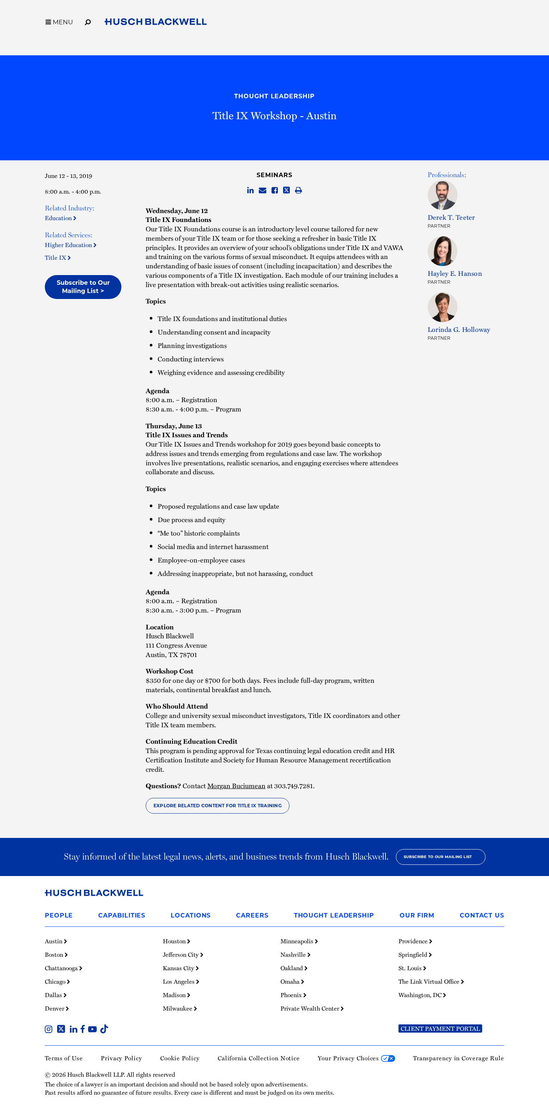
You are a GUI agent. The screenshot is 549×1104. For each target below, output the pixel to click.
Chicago (56, 981)
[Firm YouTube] (94, 1030)
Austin (54, 941)
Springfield (413, 954)
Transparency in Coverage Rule (458, 1058)
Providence (413, 941)
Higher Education (69, 244)
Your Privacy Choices (349, 1058)
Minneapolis (297, 941)
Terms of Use (64, 1058)
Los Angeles (179, 981)
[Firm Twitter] (62, 1030)
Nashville (293, 954)
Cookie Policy (180, 1058)
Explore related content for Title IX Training (217, 805)
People (59, 915)
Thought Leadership (274, 96)
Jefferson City (181, 954)
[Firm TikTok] (104, 1030)
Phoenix (291, 995)
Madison (175, 995)
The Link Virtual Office (429, 981)
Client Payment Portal (440, 1028)
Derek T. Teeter (451, 217)
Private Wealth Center (310, 1008)
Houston (175, 941)
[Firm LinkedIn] (75, 1030)
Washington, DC (420, 995)
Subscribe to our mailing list (438, 856)
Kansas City (179, 968)
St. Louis (410, 968)
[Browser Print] (298, 190)
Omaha (290, 981)
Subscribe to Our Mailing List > (83, 286)
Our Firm (417, 915)
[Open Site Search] (87, 21)
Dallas (54, 995)
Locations (191, 915)
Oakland (292, 968)
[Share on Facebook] (275, 190)
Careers (252, 915)
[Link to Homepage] (156, 23)
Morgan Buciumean (236, 785)
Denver (55, 1008)
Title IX (56, 257)
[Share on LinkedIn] (250, 190)
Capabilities (121, 915)
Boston (55, 954)
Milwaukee (178, 1008)
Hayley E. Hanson (455, 273)
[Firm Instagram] (50, 1030)
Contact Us (482, 915)
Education (59, 217)
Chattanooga (62, 968)
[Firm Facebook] (84, 1030)
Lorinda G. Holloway (459, 329)
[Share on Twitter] (286, 190)
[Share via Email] (262, 190)
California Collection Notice (259, 1058)
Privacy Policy (121, 1058)
